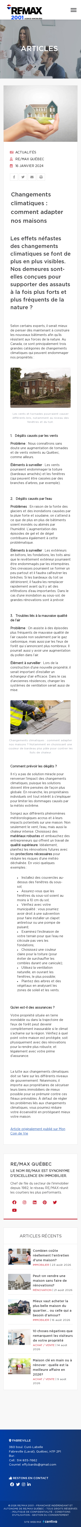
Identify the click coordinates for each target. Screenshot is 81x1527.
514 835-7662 (27, 1460)
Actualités (25, 152)
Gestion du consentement (50, 1515)
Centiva (50, 1521)
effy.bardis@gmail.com (39, 1464)
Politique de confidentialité (32, 1512)
